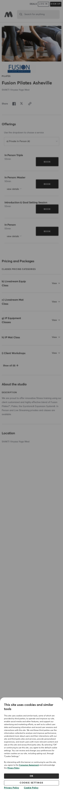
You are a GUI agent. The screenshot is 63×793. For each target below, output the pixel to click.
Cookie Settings (31, 783)
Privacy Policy (13, 768)
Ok (31, 776)
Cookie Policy (31, 788)
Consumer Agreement (29, 765)
